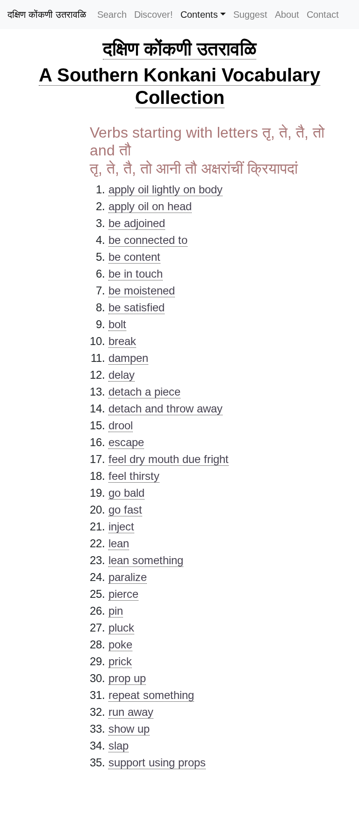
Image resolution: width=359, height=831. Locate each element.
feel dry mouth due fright (168, 459)
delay (121, 374)
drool (120, 425)
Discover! (153, 14)
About (287, 14)
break (122, 341)
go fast (125, 509)
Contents (199, 14)
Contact (323, 14)
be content (134, 256)
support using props (157, 762)
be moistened (141, 290)
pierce (123, 594)
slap (118, 745)
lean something (145, 560)
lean (118, 543)
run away (130, 712)
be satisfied (136, 307)
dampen (128, 358)
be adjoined (136, 223)
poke (120, 644)
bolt (117, 324)
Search (112, 14)
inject (121, 526)
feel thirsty (133, 476)
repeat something (151, 695)
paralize (127, 577)
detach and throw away (165, 408)
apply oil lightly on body (165, 189)
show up (129, 728)
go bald (126, 492)
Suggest (250, 14)
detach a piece (144, 391)
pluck (121, 627)
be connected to (147, 240)
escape (126, 442)
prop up (127, 678)
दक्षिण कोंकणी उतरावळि (46, 14)
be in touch (135, 273)
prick (120, 661)
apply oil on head (150, 206)
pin (115, 610)
